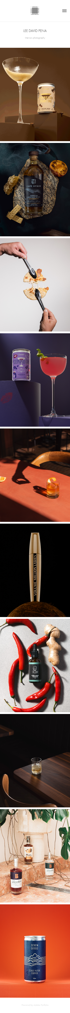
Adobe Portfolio (41, 1005)
